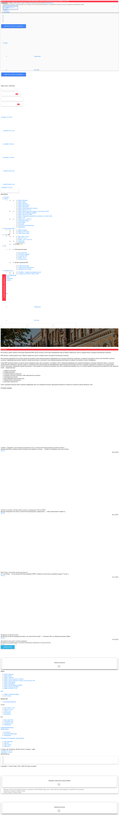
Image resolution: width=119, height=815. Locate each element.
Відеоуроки (21, 227)
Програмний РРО (9, 228)
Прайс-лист (24, 219)
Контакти (7, 277)
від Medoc (69, 325)
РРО (2, 691)
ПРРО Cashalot (22, 230)
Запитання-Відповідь (10, 733)
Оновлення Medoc (11, 94)
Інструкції (21, 224)
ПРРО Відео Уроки (24, 233)
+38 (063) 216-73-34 (8, 130)
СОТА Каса (7, 696)
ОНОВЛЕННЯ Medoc (7, 727)
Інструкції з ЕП (22, 256)
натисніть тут (49, 3)
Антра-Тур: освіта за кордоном (13, 26)
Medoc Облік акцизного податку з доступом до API (33, 211)
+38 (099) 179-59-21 (8, 144)
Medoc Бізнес (22, 202)
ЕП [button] (5, 246)
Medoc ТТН (21, 217)
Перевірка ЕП (8, 89)
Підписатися (8, 647)
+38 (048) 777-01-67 (6, 187)
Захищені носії (22, 259)
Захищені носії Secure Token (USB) (28, 273)
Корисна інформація (10, 275)
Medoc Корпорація (23, 205)
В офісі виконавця (23, 266)
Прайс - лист (25, 239)
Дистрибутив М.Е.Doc (12, 104)
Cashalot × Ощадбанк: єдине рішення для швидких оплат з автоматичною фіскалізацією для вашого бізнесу (32, 447)
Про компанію (8, 278)
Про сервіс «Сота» (23, 236)
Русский (36, 70)
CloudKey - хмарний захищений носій (29, 272)
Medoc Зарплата (23, 203)
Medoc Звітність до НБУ (25, 214)
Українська (37, 56)
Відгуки (6, 743)
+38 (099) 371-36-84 (8, 157)
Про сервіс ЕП (22, 253)
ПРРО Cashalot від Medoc (11, 694)
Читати (3, 450)
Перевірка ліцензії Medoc (16, 738)
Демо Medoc (21, 222)
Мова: (6, 43)
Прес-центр (7, 280)
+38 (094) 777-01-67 (6, 117)
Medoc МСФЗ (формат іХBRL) (27, 213)
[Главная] (4, 84)
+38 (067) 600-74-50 (8, 184)
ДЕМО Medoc (5, 729)
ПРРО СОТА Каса (23, 231)
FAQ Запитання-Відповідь (26, 225)
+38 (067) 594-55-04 (8, 171)
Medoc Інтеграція (23, 206)
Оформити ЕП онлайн (24, 269)
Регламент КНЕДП (23, 254)
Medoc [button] (6, 198)
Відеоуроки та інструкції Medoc (14, 325)
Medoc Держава (22, 200)
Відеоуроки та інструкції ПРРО (40, 325)
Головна (6, 197)
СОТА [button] (7, 235)
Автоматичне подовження (26, 267)
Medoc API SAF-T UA (24, 209)
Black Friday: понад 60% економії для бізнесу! (14, 572)
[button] (4, 194)
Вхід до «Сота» (22, 238)
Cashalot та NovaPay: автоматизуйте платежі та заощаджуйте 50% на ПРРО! (23, 510)
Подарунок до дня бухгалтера (9, 635)
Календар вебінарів (10, 702)
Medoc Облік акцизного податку (27, 208)
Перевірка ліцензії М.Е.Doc (12, 99)
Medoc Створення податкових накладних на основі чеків (35, 216)
